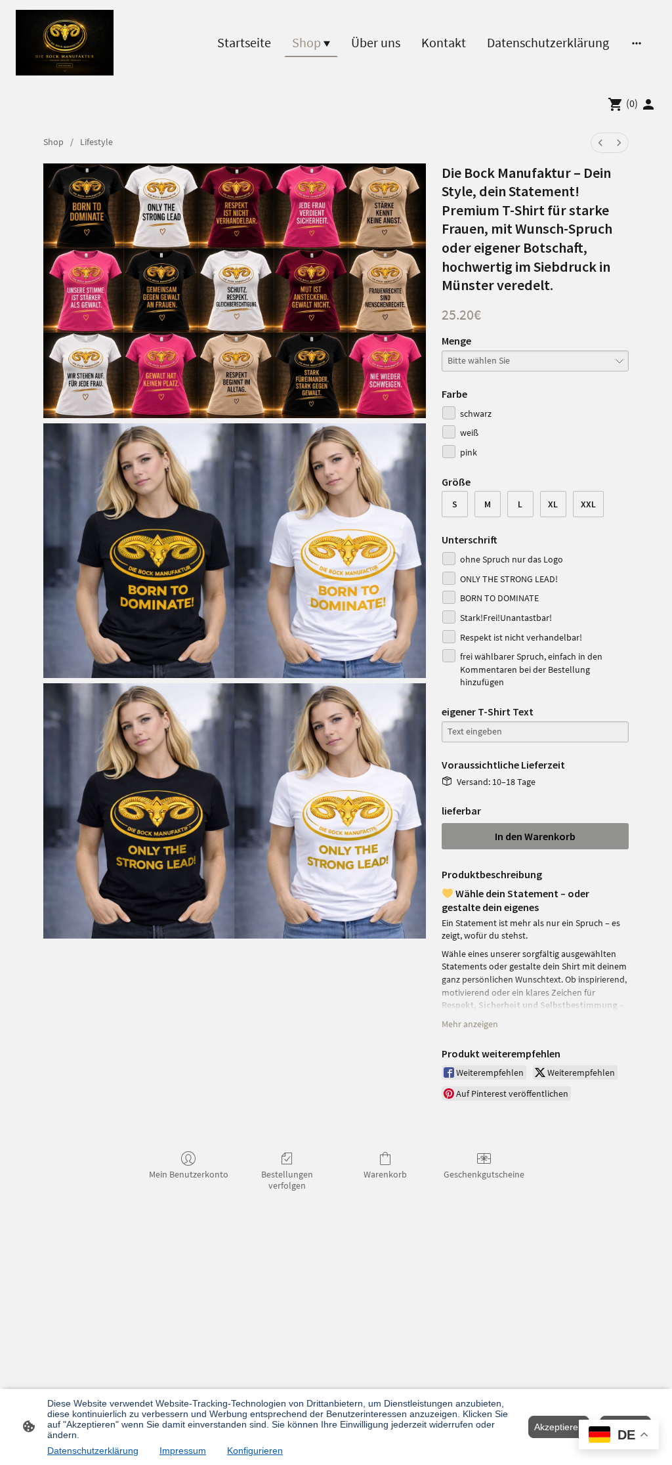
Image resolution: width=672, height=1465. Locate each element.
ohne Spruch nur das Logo (511, 559)
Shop (53, 142)
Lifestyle (96, 142)
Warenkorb (385, 1174)
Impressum (182, 1450)
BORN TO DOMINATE (499, 598)
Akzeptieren (558, 1427)
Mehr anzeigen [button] (470, 1024)
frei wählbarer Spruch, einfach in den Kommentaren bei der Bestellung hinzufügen (531, 669)
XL (553, 504)
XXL (588, 504)
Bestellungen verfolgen (287, 1179)
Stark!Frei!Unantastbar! (506, 618)
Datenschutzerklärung (92, 1450)
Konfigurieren (255, 1450)
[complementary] (619, 1436)
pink (468, 452)
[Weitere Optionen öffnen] (636, 42)
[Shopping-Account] (648, 104)
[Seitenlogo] (65, 42)
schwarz (476, 413)
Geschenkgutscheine (484, 1174)
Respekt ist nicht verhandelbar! (521, 637)
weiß (469, 432)
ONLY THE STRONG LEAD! (509, 579)
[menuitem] (600, 142)
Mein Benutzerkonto (188, 1174)
